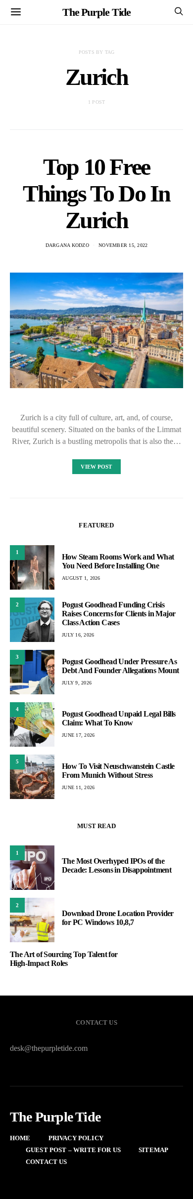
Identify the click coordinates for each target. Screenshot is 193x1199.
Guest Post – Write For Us (73, 1150)
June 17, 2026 (78, 735)
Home (20, 1138)
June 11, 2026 (78, 787)
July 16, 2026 (78, 635)
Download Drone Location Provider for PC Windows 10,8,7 (118, 917)
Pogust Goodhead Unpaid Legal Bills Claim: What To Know (119, 718)
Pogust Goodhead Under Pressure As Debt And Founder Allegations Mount (120, 666)
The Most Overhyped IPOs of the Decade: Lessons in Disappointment (116, 865)
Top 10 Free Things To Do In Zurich (96, 193)
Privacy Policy (75, 1138)
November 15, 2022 (122, 245)
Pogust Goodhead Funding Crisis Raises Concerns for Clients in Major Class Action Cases (118, 613)
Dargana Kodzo (67, 245)
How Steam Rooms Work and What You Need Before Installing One (118, 561)
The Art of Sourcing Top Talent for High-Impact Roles (64, 958)
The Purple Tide (96, 12)
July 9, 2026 (77, 682)
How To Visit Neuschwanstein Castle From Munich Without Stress (118, 770)
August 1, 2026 (81, 578)
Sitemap (153, 1150)
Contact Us (46, 1161)
